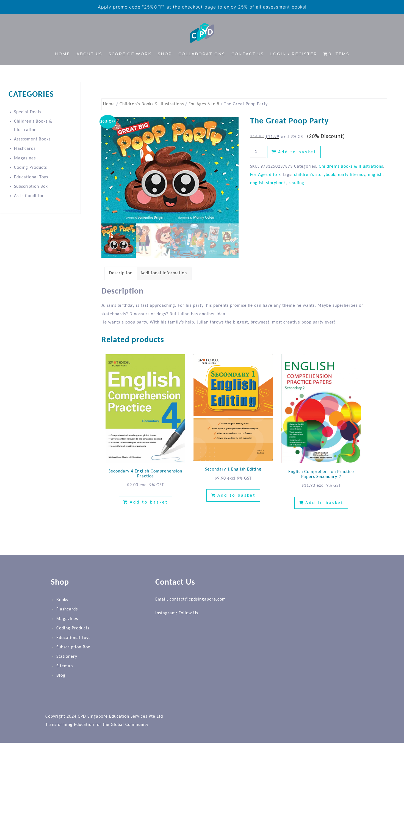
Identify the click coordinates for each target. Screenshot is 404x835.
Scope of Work (130, 53)
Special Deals (27, 112)
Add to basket (297, 152)
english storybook (268, 183)
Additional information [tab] (163, 273)
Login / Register (293, 53)
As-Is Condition (29, 196)
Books (62, 600)
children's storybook (314, 175)
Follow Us (188, 613)
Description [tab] (120, 273)
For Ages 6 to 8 (204, 104)
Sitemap (64, 666)
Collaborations (201, 53)
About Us (89, 53)
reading (296, 183)
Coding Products (30, 167)
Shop (165, 53)
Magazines (25, 158)
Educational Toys (31, 177)
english (375, 175)
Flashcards (24, 148)
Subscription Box (31, 186)
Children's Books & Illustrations (152, 104)
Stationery (66, 656)
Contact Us (247, 53)
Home (62, 53)
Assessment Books (32, 139)
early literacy (351, 175)
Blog (60, 675)
